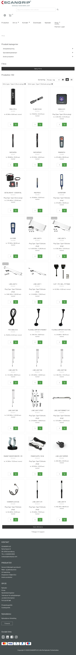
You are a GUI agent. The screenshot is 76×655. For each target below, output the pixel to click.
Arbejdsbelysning (8, 48)
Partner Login (60, 27)
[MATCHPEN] (13, 140)
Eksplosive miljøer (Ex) (8, 575)
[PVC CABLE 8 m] (13, 317)
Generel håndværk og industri (11, 567)
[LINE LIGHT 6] (37, 226)
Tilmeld (7, 623)
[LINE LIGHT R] (61, 489)
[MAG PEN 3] (37, 180)
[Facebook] (12, 637)
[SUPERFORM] (61, 180)
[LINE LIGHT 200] (13, 398)
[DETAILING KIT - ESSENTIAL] (13, 180)
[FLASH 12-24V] (37, 97)
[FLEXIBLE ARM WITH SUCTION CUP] (61, 317)
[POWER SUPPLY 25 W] (37, 444)
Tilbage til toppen (38, 532)
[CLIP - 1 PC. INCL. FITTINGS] (61, 272)
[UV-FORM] (13, 226)
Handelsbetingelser (7, 593)
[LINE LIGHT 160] (61, 358)
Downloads (37, 23)
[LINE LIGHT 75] (13, 358)
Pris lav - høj (51, 80)
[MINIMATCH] (61, 140)
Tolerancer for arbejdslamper (10, 595)
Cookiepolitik (5, 607)
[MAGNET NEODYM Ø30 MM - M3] (13, 444)
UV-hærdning (5, 572)
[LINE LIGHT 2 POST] (37, 398)
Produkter (5, 23)
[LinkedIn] (7, 637)
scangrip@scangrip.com (9, 556)
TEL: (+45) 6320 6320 (8, 554)
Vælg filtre (38, 69)
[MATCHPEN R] (37, 140)
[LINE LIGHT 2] (13, 272)
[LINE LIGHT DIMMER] (61, 444)
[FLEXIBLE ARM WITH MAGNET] (37, 317)
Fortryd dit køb (6, 600)
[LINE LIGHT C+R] (37, 489)
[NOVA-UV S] (61, 97)
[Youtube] (3, 637)
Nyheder (48, 23)
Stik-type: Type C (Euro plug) (13, 84)
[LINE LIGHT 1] (37, 272)
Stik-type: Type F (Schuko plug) (39, 84)
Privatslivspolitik (6, 605)
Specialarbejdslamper (10, 52)
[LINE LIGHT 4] (61, 226)
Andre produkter (8, 56)
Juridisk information (8, 598)
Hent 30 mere (38, 527)
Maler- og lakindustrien (8, 569)
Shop (56, 23)
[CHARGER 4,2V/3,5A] (13, 489)
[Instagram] (16, 637)
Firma (3, 590)
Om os (15, 23)
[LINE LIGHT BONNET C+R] (61, 398)
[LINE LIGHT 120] (37, 358)
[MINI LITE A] (13, 97)
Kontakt (25, 23)
